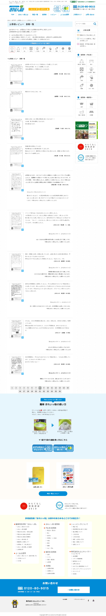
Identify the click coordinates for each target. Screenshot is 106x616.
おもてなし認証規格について (80, 566)
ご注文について (21, 558)
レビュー (53, 14)
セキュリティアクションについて (82, 568)
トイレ (91, 107)
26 (60, 391)
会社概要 (75, 556)
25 (56, 391)
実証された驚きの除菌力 (23, 536)
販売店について (77, 561)
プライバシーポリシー (80, 599)
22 (44, 391)
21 (40, 391)
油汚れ (31, 51)
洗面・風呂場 (81, 115)
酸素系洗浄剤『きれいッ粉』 (27, 524)
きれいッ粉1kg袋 (68, 487)
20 (36, 391)
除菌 (56, 51)
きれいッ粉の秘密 (22, 529)
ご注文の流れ (76, 536)
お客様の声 (20, 549)
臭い (25, 51)
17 (24, 391)
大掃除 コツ (50, 571)
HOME (74, 574)
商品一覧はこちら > (53, 493)
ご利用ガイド (77, 14)
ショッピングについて (79, 524)
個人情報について (77, 531)
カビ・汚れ (91, 88)
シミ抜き (37, 51)
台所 (82, 107)
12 (56, 388)
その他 (69, 51)
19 (32, 391)
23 (48, 391)
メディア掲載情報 (77, 558)
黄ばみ (18, 51)
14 (64, 388)
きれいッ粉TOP (11, 20)
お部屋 (91, 115)
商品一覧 (35, 14)
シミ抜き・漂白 (91, 72)
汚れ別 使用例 (51, 528)
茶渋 (50, 51)
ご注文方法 (76, 534)
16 (20, 391)
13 (60, 388)
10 (48, 388)
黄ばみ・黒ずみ (81, 64)
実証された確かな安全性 (23, 534)
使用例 (44, 14)
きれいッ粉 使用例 (53, 524)
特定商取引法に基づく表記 (80, 529)
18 (28, 391)
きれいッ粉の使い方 (22, 539)
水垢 (44, 51)
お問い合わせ (90, 14)
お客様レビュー (21, 20)
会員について (76, 544)
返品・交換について (78, 542)
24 (52, 391)
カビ (63, 51)
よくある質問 (64, 14)
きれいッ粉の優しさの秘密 (24, 547)
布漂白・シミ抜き (52, 538)
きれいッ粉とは (23, 14)
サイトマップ (76, 571)
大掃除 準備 (50, 568)
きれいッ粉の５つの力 (23, 526)
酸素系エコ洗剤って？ (23, 542)
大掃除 (48, 566)
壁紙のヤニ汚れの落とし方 (87, 35)
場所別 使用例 (51, 552)
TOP (12, 14)
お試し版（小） (38, 487)
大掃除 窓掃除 (51, 573)
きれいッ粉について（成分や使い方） (27, 555)
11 (52, 388)
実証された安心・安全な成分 (25, 531)
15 (68, 388)
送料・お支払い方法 (78, 539)
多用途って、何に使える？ (24, 544)
